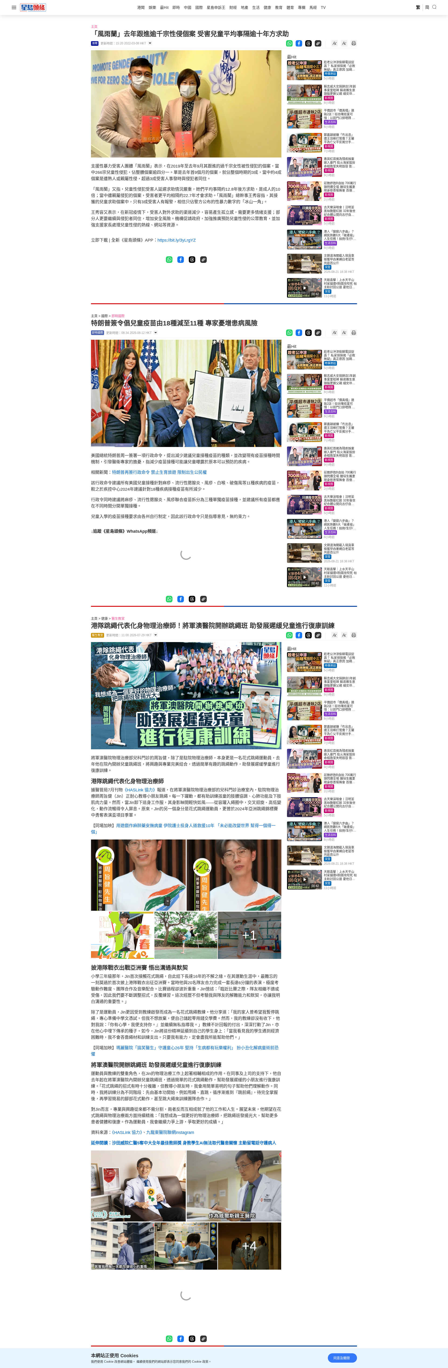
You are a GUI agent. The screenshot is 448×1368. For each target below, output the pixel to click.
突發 (327, 267)
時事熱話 (330, 73)
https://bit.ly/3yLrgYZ (177, 240)
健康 (104, 618)
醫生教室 (118, 618)
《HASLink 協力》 (140, 790)
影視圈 (329, 98)
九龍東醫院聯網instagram (170, 1132)
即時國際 (118, 316)
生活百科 (330, 122)
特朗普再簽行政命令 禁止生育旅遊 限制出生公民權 (159, 472)
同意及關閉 (341, 1358)
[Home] (33, 7)
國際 (104, 316)
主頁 (94, 27)
